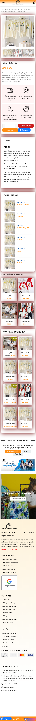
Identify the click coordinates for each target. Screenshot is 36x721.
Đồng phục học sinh (9, 609)
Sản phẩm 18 (21, 225)
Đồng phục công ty (9, 603)
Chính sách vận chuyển (10, 562)
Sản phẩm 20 (21, 202)
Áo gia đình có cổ (27, 73)
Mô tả (8, 141)
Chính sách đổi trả (8, 566)
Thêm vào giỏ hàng (26, 126)
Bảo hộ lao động (8, 622)
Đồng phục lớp (7, 612)
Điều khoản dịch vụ (9, 569)
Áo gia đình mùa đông (23, 77)
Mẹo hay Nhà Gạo (8, 643)
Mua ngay (10, 130)
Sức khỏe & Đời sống (9, 636)
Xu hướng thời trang (9, 633)
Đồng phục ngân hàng (10, 619)
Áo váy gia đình (16, 81)
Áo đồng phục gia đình (15, 9)
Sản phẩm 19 (21, 214)
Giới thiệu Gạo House (10, 559)
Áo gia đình (6, 599)
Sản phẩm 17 (21, 237)
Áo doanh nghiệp (13, 451)
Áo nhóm (18, 454)
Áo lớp (26, 451)
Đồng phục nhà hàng (9, 606)
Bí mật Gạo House (9, 639)
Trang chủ (4, 9)
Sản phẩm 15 (21, 260)
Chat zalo (25, 130)
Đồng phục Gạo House (8, 539)
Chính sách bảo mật (9, 572)
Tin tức (5, 646)
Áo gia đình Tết (24, 79)
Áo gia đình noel (14, 79)
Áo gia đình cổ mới (9, 11)
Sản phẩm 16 (21, 248)
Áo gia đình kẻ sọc (10, 77)
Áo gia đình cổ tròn (19, 75)
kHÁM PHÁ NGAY (17, 498)
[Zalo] (6, 719)
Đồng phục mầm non (9, 616)
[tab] (8, 141)
